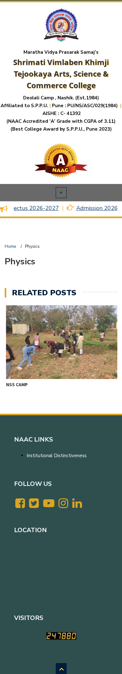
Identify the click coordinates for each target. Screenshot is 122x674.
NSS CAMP (15, 384)
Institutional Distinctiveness (57, 455)
